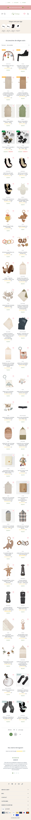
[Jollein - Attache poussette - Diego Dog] (8, 268)
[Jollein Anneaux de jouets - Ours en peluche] (22, 543)
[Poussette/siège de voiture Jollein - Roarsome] (8, 543)
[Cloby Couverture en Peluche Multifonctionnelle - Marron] (22, 487)
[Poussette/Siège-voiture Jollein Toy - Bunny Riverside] (8, 570)
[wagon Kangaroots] (22, 216)
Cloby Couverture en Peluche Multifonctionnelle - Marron (23, 499)
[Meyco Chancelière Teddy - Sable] (8, 111)
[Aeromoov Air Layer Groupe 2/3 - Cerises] (8, 163)
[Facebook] (9, 784)
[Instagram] (12, 784)
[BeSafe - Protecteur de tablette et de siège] (22, 323)
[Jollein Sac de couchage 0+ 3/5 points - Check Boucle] (22, 516)
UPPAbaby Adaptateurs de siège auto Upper (8, 718)
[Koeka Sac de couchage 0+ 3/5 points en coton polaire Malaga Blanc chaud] (8, 353)
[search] (4, 13)
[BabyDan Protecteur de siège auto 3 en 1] (22, 597)
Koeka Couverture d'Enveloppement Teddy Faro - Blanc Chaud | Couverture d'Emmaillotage (8, 336)
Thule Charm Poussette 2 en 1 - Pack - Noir (23, 148)
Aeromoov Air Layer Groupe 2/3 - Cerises (8, 173)
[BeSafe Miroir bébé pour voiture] (8, 680)
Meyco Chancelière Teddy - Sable (8, 122)
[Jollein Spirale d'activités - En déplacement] (8, 407)
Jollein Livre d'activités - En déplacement (8, 392)
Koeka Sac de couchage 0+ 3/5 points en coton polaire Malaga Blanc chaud (8, 364)
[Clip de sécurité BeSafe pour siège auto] (22, 407)
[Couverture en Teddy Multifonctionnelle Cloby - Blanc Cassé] (8, 460)
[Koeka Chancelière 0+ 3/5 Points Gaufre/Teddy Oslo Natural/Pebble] (22, 268)
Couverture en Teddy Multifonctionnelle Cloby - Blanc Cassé (8, 471)
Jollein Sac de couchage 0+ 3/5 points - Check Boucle (23, 527)
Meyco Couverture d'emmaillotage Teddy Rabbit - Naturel (22, 200)
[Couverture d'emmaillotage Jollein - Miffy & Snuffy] (8, 624)
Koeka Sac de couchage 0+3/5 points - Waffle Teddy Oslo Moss (23, 444)
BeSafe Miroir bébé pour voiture (8, 690)
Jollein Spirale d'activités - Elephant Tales (8, 306)
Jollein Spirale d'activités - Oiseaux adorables (23, 392)
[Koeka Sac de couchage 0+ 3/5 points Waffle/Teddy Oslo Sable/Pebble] (22, 651)
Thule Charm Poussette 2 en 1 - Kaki (8, 148)
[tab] (12, 773)
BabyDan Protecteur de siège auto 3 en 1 (23, 608)
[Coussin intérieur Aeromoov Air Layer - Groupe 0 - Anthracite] (8, 597)
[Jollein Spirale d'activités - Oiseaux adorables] (22, 381)
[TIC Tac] (15, 784)
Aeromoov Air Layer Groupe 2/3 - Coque (23, 173)
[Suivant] (20, 734)
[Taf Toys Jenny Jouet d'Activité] (22, 460)
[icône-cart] (27, 13)
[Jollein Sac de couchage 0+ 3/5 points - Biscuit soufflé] (8, 433)
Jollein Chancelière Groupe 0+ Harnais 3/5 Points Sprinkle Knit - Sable (22, 94)
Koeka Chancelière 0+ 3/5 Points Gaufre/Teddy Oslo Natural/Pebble (23, 279)
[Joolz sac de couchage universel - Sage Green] (8, 516)
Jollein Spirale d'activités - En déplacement (8, 418)
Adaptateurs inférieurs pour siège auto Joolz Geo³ (22, 691)
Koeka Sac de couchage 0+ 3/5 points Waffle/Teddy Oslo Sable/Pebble (23, 663)
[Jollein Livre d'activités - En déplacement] (8, 381)
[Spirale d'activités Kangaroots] (22, 242)
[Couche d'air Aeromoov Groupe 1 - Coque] (8, 189)
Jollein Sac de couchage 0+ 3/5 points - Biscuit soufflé (8, 444)
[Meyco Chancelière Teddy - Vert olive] (22, 111)
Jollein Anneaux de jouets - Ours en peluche (23, 553)
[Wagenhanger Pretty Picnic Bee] (8, 216)
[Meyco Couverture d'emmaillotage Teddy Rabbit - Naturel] (22, 189)
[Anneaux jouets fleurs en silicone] (8, 242)
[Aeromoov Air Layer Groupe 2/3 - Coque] (22, 163)
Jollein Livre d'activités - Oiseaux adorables (23, 363)
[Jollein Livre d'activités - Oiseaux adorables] (22, 353)
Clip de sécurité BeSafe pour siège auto (23, 418)
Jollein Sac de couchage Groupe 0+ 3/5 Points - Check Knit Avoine (8, 499)
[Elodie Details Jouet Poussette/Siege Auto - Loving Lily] (22, 624)
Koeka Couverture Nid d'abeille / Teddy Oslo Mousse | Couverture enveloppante (22, 307)
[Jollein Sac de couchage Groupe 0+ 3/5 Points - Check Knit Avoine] (8, 487)
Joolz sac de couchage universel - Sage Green (8, 526)
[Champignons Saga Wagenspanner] (8, 651)
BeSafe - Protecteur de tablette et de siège (22, 334)
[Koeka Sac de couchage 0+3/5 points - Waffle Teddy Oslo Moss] (22, 433)
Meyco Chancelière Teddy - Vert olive (23, 122)
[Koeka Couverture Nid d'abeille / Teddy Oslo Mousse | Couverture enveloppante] (22, 295)
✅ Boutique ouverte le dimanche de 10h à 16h (17, 7)
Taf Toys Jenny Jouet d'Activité (23, 471)
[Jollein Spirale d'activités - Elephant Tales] (8, 295)
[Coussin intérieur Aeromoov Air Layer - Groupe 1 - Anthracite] (22, 570)
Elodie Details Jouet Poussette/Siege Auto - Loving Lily (22, 636)
